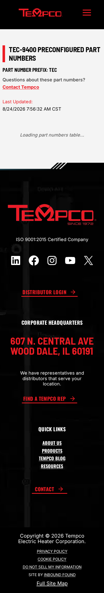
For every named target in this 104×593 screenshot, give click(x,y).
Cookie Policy (52, 559)
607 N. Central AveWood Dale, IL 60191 (52, 346)
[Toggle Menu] (87, 13)
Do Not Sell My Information (52, 567)
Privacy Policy (52, 551)
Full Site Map (52, 583)
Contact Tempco (21, 87)
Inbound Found (60, 574)
